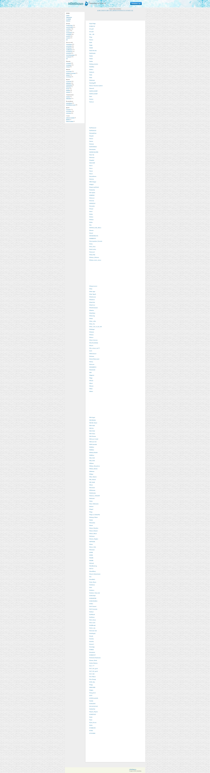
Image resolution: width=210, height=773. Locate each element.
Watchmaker (92, 149)
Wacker (91, 39)
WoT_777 (91, 665)
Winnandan (92, 522)
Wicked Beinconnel (94, 359)
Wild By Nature (93, 422)
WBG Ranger (92, 181)
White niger (92, 291)
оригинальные (69, 84)
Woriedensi (92, 652)
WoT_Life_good (93, 668)
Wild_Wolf (92, 458)
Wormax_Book (93, 660)
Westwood (92, 252)
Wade (90, 42)
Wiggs (90, 378)
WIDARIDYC (92, 367)
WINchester (92, 490)
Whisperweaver (93, 286)
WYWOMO (92, 733)
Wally (90, 75)
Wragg (91, 684)
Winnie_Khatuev (93, 530)
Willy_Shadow (93, 476)
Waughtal (91, 160)
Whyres (91, 345)
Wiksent (91, 386)
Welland (91, 219)
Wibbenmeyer (92, 353)
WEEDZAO (92, 203)
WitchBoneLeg (93, 566)
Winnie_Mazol (93, 533)
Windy (91, 501)
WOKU (91, 603)
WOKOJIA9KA (93, 601)
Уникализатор (69, 17)
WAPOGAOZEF (93, 91)
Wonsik (91, 636)
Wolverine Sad (93, 630)
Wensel (91, 233)
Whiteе (91, 318)
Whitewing (92, 315)
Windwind (91, 498)
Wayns (91, 173)
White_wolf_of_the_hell (95, 326)
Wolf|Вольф (92, 625)
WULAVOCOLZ (93, 706)
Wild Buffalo (92, 420)
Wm (90, 576)
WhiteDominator (93, 307)
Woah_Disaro (92, 582)
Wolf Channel (92, 606)
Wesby (91, 244)
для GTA (68, 37)
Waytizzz (91, 179)
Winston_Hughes (93, 539)
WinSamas (92, 536)
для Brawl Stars (69, 25)
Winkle (91, 520)
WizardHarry (92, 571)
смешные (68, 96)
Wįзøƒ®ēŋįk (92, 23)
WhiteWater (92, 313)
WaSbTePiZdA (93, 146)
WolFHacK (92, 614)
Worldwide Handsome (95, 657)
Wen (90, 225)
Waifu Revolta (93, 50)
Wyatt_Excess (92, 722)
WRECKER (92, 687)
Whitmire (91, 332)
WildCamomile (93, 444)
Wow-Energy (92, 679)
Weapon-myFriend (94, 187)
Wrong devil (92, 692)
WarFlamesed (92, 127)
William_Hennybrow (94, 466)
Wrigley (91, 690)
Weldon (91, 217)
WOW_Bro (92, 682)
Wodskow (91, 590)
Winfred (91, 506)
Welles (91, 222)
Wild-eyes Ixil (92, 441)
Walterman (92, 80)
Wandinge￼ (92, 83)
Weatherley (92, 190)
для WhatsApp (69, 51)
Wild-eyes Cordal (93, 439)
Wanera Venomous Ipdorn (96, 85)
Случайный (68, 19)
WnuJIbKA (92, 579)
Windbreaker (92, 493)
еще (67, 39)
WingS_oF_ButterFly (94, 514)
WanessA (91, 88)
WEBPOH (91, 195)
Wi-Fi (90, 351)
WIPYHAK (92, 541)
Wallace (91, 69)
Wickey (91, 361)
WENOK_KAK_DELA (95, 227)
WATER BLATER (93, 152)
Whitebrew (92, 299)
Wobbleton (92, 584)
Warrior (91, 138)
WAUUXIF (92, 163)
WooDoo (91, 638)
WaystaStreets (92, 176)
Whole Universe (93, 340)
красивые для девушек (70, 73)
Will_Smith (92, 482)
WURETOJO (92, 714)
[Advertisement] (115, 15)
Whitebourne (92, 297)
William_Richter (93, 468)
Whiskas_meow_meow (95, 260)
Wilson (91, 485)
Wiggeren (91, 375)
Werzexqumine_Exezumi (95, 241)
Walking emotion (93, 64)
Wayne (91, 171)
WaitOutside (92, 53)
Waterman (91, 157)
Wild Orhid (92, 431)
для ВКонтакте (69, 49)
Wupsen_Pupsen (93, 711)
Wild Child (92, 425)
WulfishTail (92, 709)
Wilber (91, 388)
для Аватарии (69, 32)
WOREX (91, 649)
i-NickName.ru (132, 769)
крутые (67, 88)
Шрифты (68, 119)
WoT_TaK (91, 674)
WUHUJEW (92, 703)
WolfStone (92, 617)
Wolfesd (91, 611)
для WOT (68, 36)
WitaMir (91, 557)
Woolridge (92, 647)
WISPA (91, 552)
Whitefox (91, 310)
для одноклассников (70, 55)
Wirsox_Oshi (92, 547)
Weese (91, 211)
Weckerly (91, 200)
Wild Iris (91, 428)
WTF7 (90, 695)
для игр (67, 30)
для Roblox (68, 29)
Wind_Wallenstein (94, 503)
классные (68, 92)
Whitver (91, 337)
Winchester (92, 487)
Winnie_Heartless (93, 528)
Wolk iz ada (92, 628)
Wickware (91, 364)
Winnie (91, 525)
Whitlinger (92, 329)
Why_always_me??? (94, 348)
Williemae (91, 471)
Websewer (91, 198)
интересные (68, 86)
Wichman (91, 356)
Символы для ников (70, 117)
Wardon (91, 99)
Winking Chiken (93, 517)
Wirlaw (91, 544)
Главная (67, 15)
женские (67, 75)
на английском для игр (70, 104)
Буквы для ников (69, 121)
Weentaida (92, 206)
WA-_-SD (91, 34)
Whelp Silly (92, 254)
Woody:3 (91, 644)
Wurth (90, 717)
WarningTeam (92, 133)
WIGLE (91, 380)
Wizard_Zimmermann (94, 574)
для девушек (68, 71)
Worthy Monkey (93, 663)
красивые (68, 90)
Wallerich (91, 72)
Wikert (91, 383)
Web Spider (92, 192)
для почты (68, 109)
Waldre (91, 58)
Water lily (91, 154)
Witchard (91, 563)
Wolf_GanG (92, 622)
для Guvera (68, 113)
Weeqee (91, 208)
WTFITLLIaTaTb (93, 698)
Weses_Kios (92, 246)
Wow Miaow (92, 676)
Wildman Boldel (93, 452)
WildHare (91, 447)
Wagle (90, 45)
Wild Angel (92, 417)
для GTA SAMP (69, 27)
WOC (90, 587)
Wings (90, 512)
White (90, 288)
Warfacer (91, 102)
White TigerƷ (92, 294)
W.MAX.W (92, 26)
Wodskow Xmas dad (94, 593)
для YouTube (68, 46)
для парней (68, 63)
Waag (90, 37)
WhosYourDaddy (93, 342)
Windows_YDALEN (94, 495)
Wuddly (91, 701)
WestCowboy (92, 249)
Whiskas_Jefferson (94, 257)
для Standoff (68, 34)
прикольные (68, 98)
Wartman (91, 144)
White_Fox (92, 324)
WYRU (91, 730)
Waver (91, 165)
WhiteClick (92, 302)
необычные (68, 83)
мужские (68, 66)
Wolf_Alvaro (92, 620)
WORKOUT (92, 655)
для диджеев (68, 111)
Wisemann (92, 549)
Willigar (91, 474)
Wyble (91, 725)
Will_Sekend (92, 479)
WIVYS (91, 568)
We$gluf (91, 184)
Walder (91, 56)
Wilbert (91, 391)
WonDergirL (92, 633)
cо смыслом (68, 81)
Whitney (91, 334)
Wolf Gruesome (93, 609)
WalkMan (91, 66)
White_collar (92, 321)
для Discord (68, 56)
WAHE (91, 48)
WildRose (91, 455)
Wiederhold (92, 369)
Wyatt (90, 719)
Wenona (91, 230)
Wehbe (91, 214)
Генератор (68, 20)
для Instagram (69, 44)
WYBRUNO (92, 728)
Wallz (90, 77)
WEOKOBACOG (93, 235)
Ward (90, 96)
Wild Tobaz (92, 433)
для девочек (68, 76)
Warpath (91, 136)
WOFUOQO (92, 595)
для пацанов (68, 65)
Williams (91, 463)
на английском (69, 103)
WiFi (90, 372)
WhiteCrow (92, 305)
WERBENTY (92, 238)
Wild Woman (92, 436)
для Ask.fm (68, 53)
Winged (91, 509)
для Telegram (68, 47)
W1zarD (91, 29)
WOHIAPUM (92, 598)
